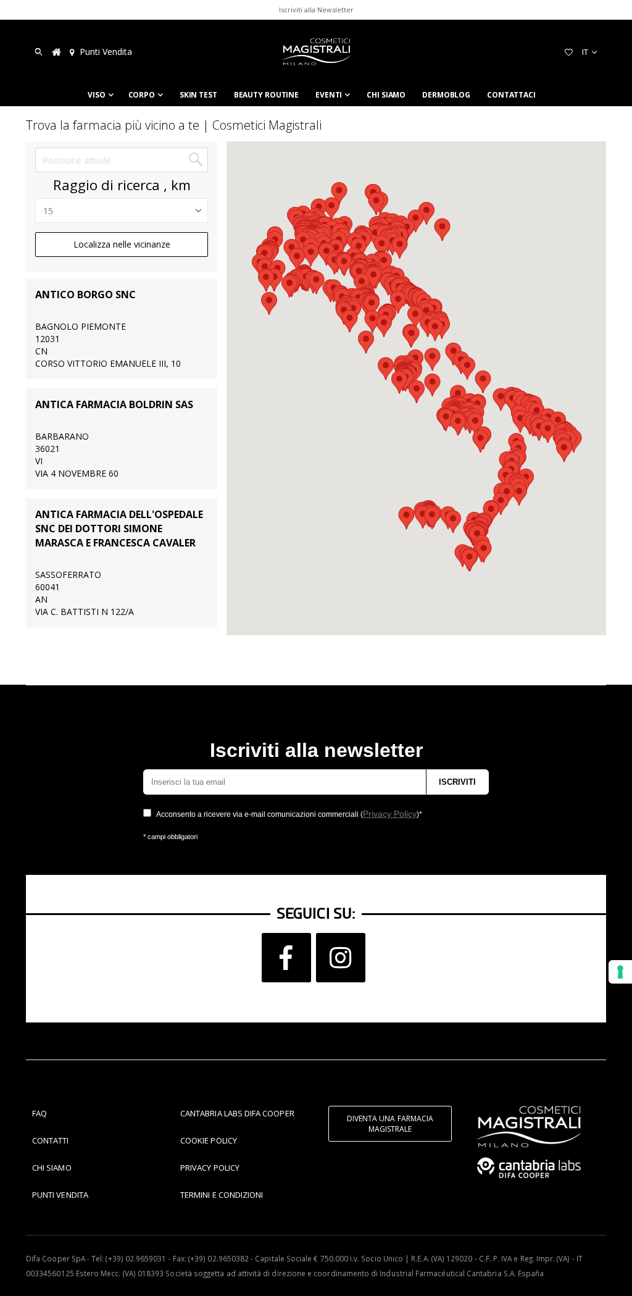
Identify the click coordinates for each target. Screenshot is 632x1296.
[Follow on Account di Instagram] (340, 957)
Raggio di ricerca (106, 184)
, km (177, 184)
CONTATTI (50, 1140)
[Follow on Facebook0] (286, 957)
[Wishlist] (568, 52)
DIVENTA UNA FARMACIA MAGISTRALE (390, 1123)
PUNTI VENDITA (60, 1194)
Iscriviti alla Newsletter (316, 9)
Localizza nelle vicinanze (121, 244)
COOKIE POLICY (208, 1140)
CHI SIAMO (52, 1167)
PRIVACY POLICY (209, 1167)
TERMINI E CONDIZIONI (221, 1194)
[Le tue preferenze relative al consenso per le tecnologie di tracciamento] (620, 972)
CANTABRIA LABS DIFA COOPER (237, 1113)
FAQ (39, 1113)
